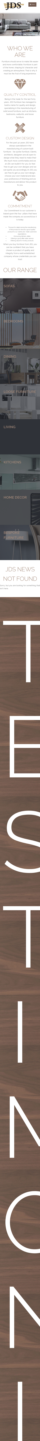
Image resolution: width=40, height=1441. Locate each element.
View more (20, 296)
